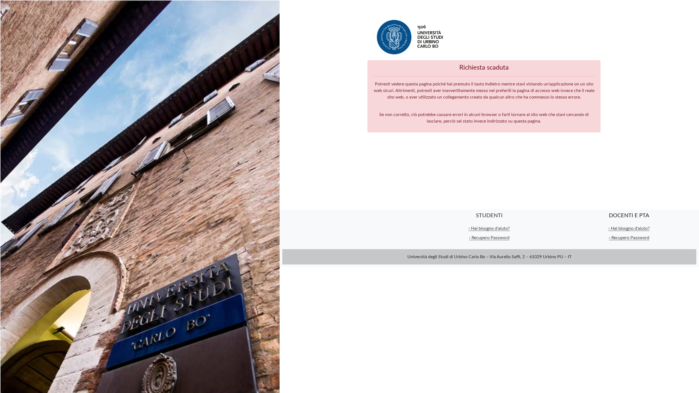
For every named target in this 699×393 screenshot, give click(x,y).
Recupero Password (489, 238)
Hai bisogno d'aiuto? (489, 228)
